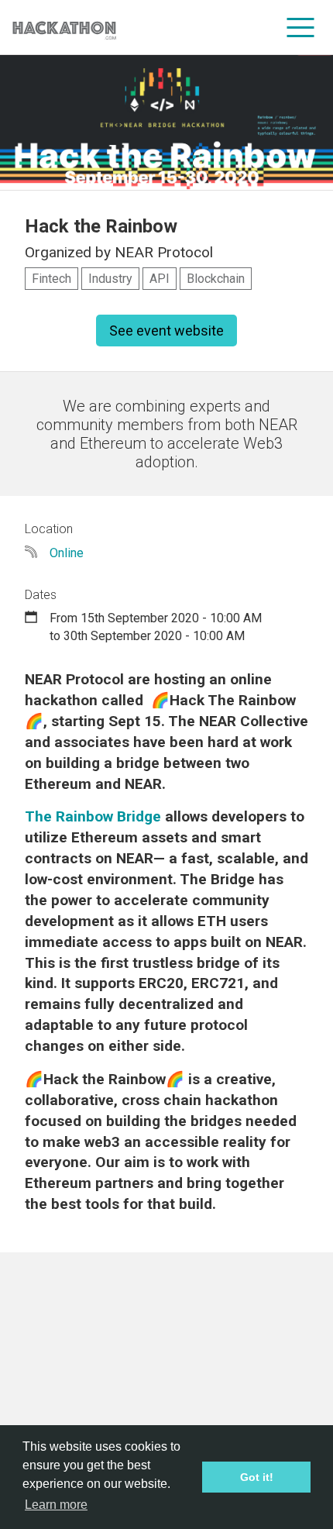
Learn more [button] (56, 1504)
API (159, 278)
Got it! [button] (256, 1477)
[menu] (300, 27)
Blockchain (216, 278)
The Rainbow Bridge (93, 816)
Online (67, 553)
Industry (110, 278)
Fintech (51, 278)
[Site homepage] (64, 27)
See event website (166, 330)
